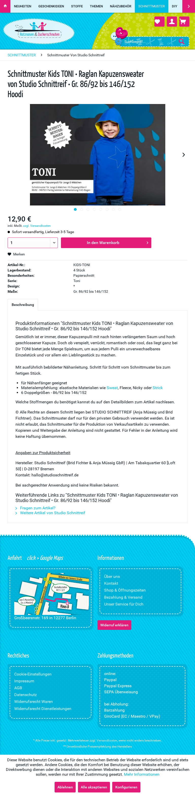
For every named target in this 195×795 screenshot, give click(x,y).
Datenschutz (25, 694)
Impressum (24, 681)
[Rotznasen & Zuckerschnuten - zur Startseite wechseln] (38, 30)
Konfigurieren (126, 787)
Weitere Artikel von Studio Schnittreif (52, 512)
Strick (158, 387)
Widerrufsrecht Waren (33, 701)
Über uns (112, 576)
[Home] (5, 6)
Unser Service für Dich (123, 604)
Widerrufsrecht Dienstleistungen (42, 708)
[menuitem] (154, 41)
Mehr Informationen (141, 774)
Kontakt (111, 583)
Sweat (112, 387)
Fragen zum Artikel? (37, 508)
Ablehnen (65, 787)
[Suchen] (181, 41)
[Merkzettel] (159, 21)
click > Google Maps (44, 557)
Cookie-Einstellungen (33, 674)
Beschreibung (23, 305)
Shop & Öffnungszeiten (125, 590)
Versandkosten (107, 740)
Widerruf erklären (114, 625)
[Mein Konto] (172, 21)
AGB (18, 687)
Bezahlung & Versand (123, 597)
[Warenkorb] (184, 21)
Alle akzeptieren (94, 787)
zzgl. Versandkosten (37, 226)
